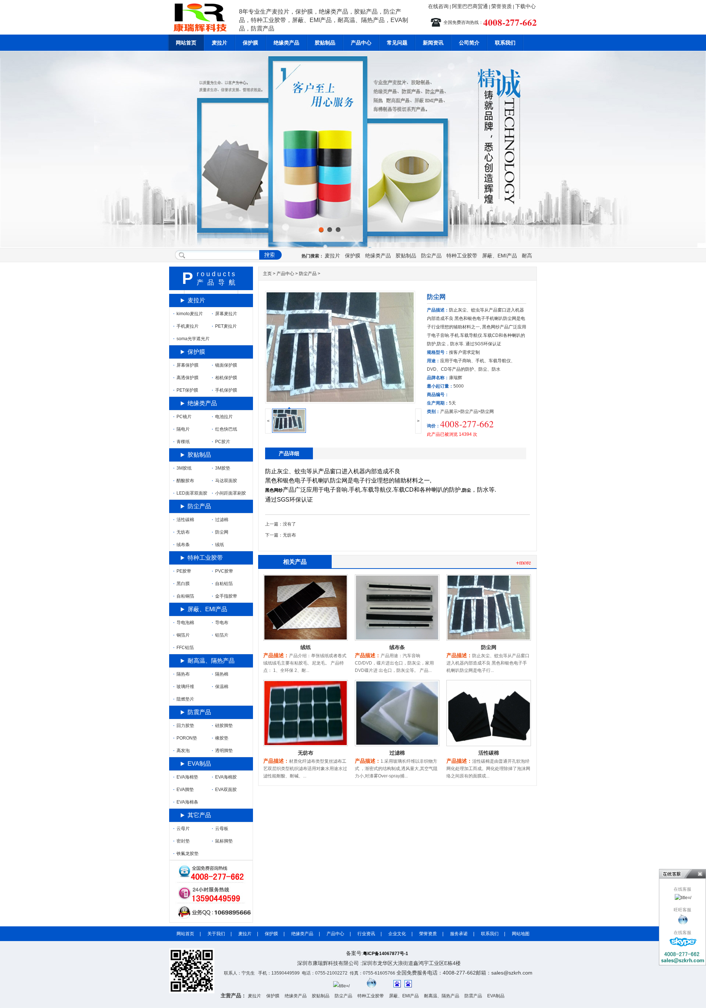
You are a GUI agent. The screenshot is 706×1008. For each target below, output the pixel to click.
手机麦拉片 (186, 326)
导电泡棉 (183, 622)
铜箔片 (181, 635)
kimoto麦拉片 (188, 313)
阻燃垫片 (183, 699)
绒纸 (305, 647)
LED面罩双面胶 (190, 493)
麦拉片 (219, 43)
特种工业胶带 (461, 256)
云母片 (181, 828)
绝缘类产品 (286, 43)
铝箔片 (220, 635)
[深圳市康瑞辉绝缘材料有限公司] (202, 33)
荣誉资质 (501, 6)
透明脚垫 (222, 750)
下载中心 (525, 6)
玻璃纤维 (183, 686)
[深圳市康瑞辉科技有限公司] (683, 919)
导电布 (220, 622)
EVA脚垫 (183, 789)
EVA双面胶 (224, 789)
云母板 (220, 828)
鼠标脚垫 (222, 841)
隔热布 (181, 674)
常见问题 (397, 43)
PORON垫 (185, 738)
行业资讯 (366, 933)
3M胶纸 (182, 468)
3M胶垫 (221, 468)
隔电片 (181, 429)
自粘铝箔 (222, 583)
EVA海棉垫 (185, 777)
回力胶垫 (183, 725)
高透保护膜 (186, 377)
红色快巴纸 (224, 429)
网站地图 (521, 933)
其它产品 (199, 815)
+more (523, 562)
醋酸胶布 (183, 480)
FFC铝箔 (183, 647)
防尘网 (488, 647)
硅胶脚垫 (222, 725)
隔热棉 (220, 674)
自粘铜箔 (183, 596)
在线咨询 (438, 6)
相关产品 (295, 562)
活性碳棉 (488, 753)
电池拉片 (222, 416)
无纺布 (289, 535)
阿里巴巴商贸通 (470, 6)
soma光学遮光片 (191, 338)
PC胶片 (221, 441)
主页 (267, 273)
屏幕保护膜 (186, 365)
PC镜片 (182, 416)
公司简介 (469, 43)
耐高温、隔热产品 (211, 661)
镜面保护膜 (224, 365)
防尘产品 (431, 256)
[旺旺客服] (372, 986)
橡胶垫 (220, 738)
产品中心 (361, 43)
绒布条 (397, 647)
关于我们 (216, 933)
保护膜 (250, 43)
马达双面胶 (224, 480)
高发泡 (181, 750)
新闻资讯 (433, 43)
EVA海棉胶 (224, 777)
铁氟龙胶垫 (186, 853)
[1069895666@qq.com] (683, 942)
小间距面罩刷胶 (229, 493)
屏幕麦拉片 (224, 313)
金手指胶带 (224, 596)
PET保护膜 (185, 390)
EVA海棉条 (185, 802)
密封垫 (181, 841)
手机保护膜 (224, 390)
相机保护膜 (224, 377)
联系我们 (505, 43)
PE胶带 (182, 571)
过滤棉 (397, 753)
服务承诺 (459, 933)
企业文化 (397, 933)
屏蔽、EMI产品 (499, 256)
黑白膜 (181, 583)
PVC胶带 (222, 571)
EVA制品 (199, 764)
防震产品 (199, 712)
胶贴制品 (325, 43)
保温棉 (220, 686)
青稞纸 (181, 441)
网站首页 (186, 43)
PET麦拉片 (224, 326)
